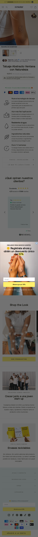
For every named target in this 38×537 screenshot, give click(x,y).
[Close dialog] (36, 243)
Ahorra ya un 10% (19, 284)
